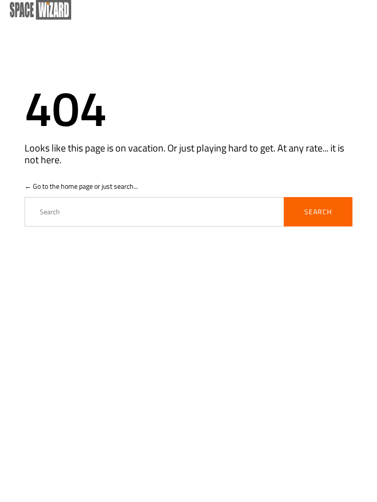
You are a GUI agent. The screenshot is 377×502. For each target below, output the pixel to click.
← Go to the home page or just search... (81, 186)
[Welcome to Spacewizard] (183, 10)
